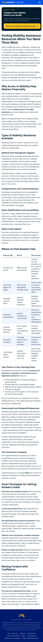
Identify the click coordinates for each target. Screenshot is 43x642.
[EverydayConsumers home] (13, 2)
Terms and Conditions (13, 636)
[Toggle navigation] (40, 2)
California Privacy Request (12, 638)
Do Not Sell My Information (30, 638)
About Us (14, 633)
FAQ (9, 633)
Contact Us (22, 633)
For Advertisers (31, 636)
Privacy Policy (31, 633)
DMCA (23, 636)
